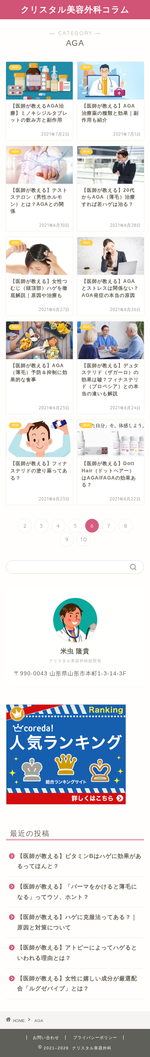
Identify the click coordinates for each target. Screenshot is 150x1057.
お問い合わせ (46, 1037)
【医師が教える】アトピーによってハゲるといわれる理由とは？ (77, 953)
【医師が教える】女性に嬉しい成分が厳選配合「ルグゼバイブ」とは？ (77, 984)
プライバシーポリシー (95, 1037)
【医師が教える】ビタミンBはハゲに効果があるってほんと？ (79, 861)
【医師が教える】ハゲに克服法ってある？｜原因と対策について (77, 922)
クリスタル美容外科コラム (75, 9)
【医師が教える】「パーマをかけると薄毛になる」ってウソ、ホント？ (77, 892)
